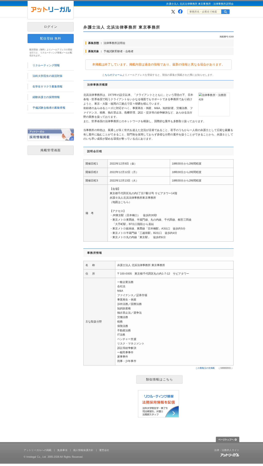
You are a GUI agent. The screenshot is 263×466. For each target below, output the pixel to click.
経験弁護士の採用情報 (46, 97)
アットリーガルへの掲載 (37, 450)
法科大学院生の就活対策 (48, 75)
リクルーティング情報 (46, 65)
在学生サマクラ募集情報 (48, 86)
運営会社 (104, 450)
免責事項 (62, 450)
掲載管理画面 (50, 150)
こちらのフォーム (112, 74)
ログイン (50, 26)
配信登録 (50, 38)
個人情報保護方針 (83, 450)
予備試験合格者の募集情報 (49, 107)
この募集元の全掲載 (205, 368)
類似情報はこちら (159, 379)
